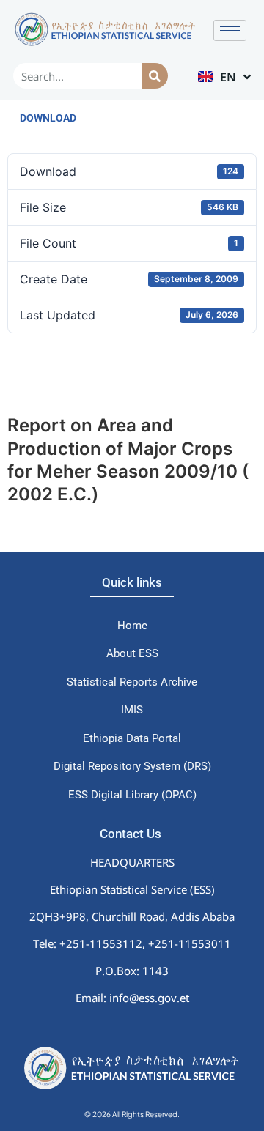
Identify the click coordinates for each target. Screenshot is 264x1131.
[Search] (154, 76)
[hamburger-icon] (229, 30)
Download (48, 118)
